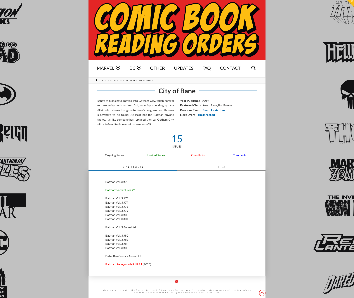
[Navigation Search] (253, 68)
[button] (350, 3)
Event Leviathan (214, 110)
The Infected (206, 114)
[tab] (132, 167)
